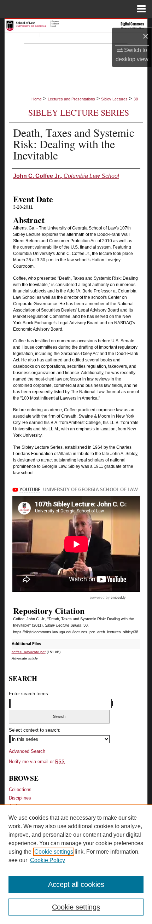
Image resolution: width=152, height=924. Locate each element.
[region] (76, 864)
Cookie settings (53, 852)
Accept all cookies (76, 884)
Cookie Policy (47, 860)
